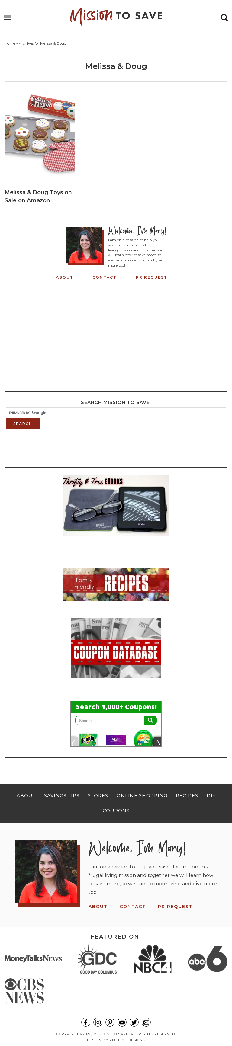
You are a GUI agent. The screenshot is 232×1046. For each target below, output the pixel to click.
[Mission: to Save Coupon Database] (116, 680)
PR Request (151, 277)
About (64, 277)
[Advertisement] (116, 338)
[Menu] (7, 18)
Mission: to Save (116, 17)
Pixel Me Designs (127, 1040)
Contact (104, 277)
